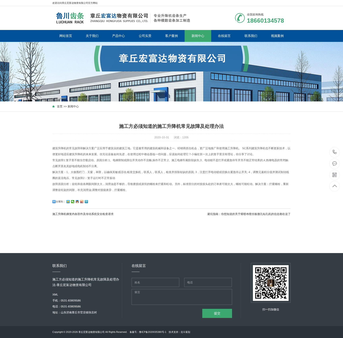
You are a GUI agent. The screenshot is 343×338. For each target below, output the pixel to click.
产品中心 (118, 36)
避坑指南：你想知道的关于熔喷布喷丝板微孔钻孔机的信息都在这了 (249, 214)
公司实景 (145, 36)
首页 (60, 106)
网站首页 (65, 36)
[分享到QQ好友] (77, 201)
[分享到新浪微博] (82, 201)
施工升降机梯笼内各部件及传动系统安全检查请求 (83, 214)
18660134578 (335, 152)
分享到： (60, 201)
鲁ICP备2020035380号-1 (152, 332)
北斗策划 (185, 332)
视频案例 (277, 36)
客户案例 (171, 36)
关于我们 (92, 36)
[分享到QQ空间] (68, 201)
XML (55, 294)
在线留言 (224, 36)
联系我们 (251, 36)
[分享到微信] (72, 201)
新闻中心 (198, 36)
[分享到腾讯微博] (86, 201)
